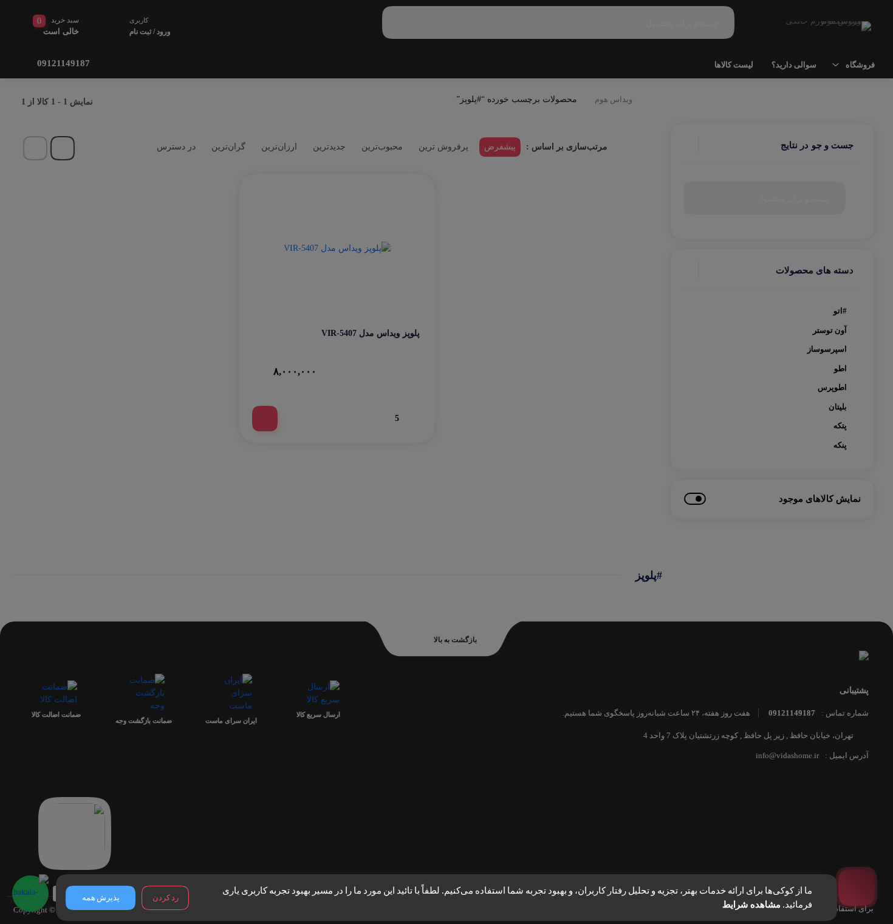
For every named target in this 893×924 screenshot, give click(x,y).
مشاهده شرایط (751, 904)
